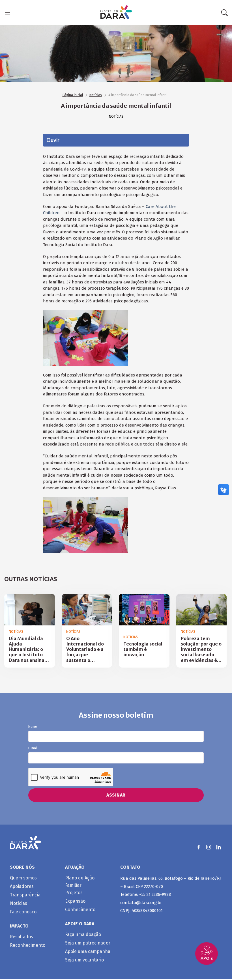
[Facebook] (198, 847)
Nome (32, 727)
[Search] (224, 13)
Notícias (95, 95)
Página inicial (73, 95)
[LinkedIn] (218, 847)
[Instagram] (208, 847)
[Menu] (7, 12)
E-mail (33, 748)
